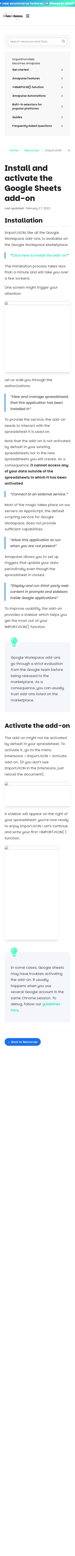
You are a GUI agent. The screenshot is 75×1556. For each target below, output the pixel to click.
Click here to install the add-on (39, 255)
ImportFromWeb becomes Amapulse (26, 61)
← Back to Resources (23, 1042)
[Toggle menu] (28, 16)
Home (14, 150)
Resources (31, 150)
